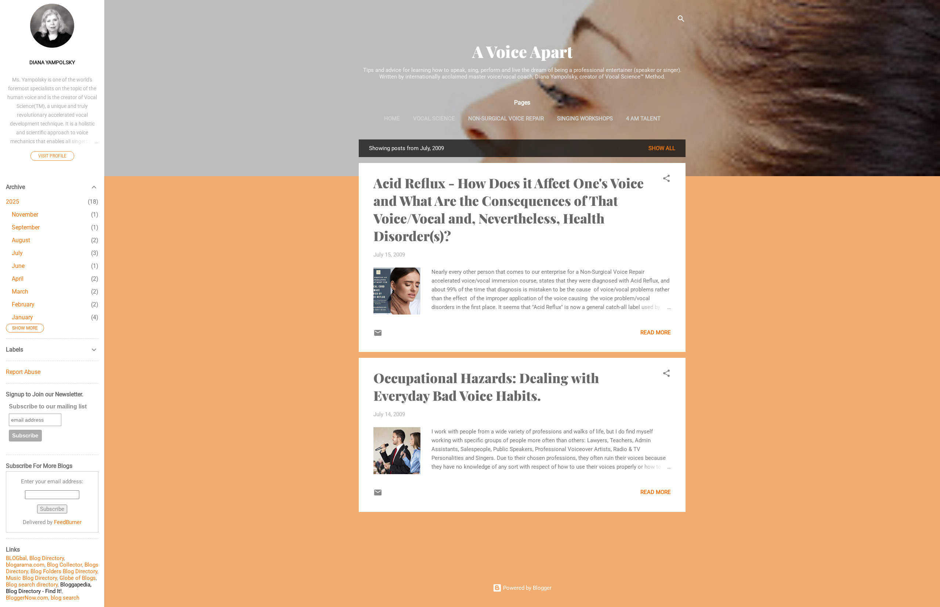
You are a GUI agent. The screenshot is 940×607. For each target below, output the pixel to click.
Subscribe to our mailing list (48, 406)
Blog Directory (46, 558)
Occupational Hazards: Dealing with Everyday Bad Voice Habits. (486, 386)
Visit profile (52, 156)
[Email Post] (377, 335)
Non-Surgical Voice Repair (506, 118)
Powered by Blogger (527, 588)
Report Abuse (23, 371)
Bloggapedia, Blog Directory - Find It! (48, 588)
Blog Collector (64, 564)
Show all (661, 148)
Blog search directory (32, 584)
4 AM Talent (643, 118)
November (25, 214)
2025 (12, 201)
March (20, 291)
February (23, 304)
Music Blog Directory (31, 578)
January (22, 317)
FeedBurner (68, 522)
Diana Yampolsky (52, 62)
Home (392, 118)
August (21, 240)
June (18, 265)
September (26, 227)
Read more (655, 332)
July (17, 253)
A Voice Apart (522, 51)
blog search (65, 598)
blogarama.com (25, 564)
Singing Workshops (585, 118)
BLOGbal (16, 558)
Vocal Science (434, 118)
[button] (666, 179)
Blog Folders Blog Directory (63, 571)
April (18, 278)
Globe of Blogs (77, 578)
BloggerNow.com (27, 598)
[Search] (681, 20)
